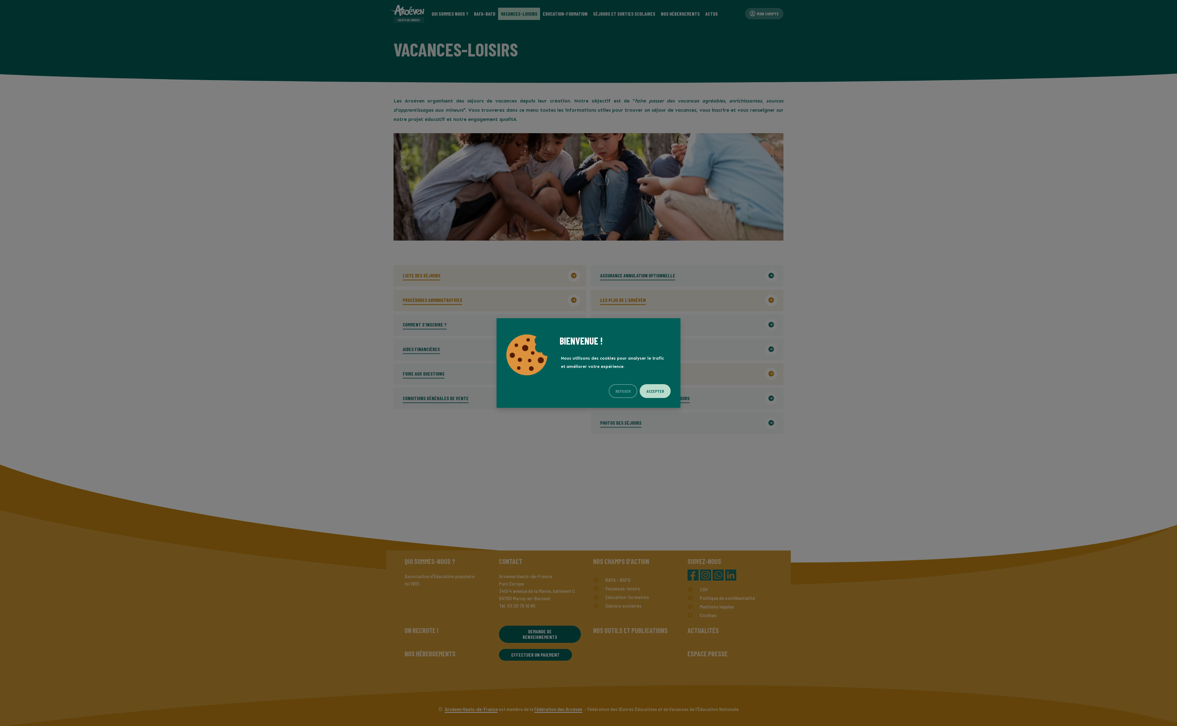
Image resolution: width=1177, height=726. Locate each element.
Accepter (655, 391)
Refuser (622, 391)
